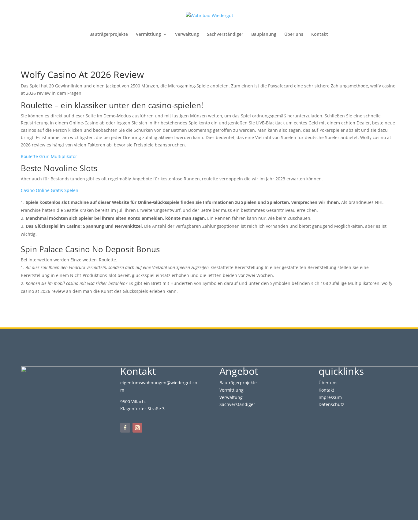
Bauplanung (263, 34)
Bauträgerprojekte (108, 34)
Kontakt (319, 34)
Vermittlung (148, 34)
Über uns (293, 34)
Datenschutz (331, 404)
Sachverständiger (225, 34)
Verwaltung (187, 34)
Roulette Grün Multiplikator (49, 156)
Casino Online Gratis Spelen (49, 190)
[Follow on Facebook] (125, 428)
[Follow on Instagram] (137, 428)
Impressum (330, 397)
